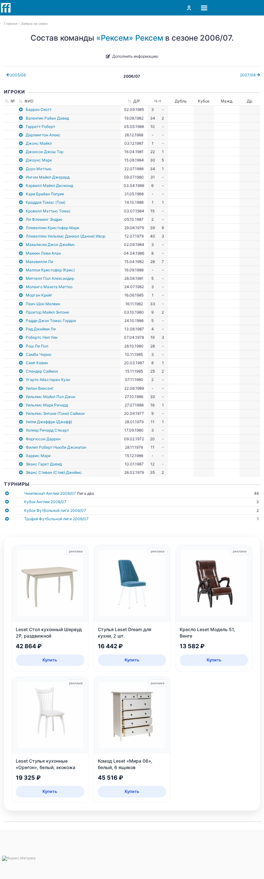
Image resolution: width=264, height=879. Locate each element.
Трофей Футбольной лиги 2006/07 (56, 518)
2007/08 (248, 75)
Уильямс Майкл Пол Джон (50, 396)
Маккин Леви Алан (43, 253)
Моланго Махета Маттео (49, 286)
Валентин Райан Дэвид (47, 118)
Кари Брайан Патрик (45, 193)
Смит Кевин (37, 362)
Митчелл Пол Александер (50, 278)
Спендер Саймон (42, 371)
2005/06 (18, 75)
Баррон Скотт (39, 109)
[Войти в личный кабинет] (189, 7)
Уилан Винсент (39, 388)
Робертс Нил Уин (42, 337)
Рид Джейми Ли (41, 329)
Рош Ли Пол (37, 346)
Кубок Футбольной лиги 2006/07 (55, 510)
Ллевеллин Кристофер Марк (52, 227)
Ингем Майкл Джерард (48, 177)
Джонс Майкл (39, 143)
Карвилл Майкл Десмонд (49, 185)
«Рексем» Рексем (129, 38)
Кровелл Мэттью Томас (48, 211)
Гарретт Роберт (40, 126)
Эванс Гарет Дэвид (44, 464)
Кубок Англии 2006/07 (45, 501)
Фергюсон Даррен (43, 438)
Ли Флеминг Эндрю (44, 219)
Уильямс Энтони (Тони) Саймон (55, 413)
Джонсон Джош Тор (44, 151)
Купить (49, 659)
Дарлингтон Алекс (43, 134)
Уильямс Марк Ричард (47, 405)
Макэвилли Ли (39, 261)
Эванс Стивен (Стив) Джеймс (54, 472)
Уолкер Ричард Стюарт (47, 430)
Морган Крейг (39, 295)
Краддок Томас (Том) (45, 202)
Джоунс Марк (39, 160)
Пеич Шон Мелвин (43, 303)
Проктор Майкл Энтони (47, 312)
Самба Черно (38, 354)
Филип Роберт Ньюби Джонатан (56, 447)
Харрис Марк (38, 455)
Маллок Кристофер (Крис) (50, 270)
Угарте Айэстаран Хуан (48, 379)
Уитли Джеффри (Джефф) (49, 421)
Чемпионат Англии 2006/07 (50, 493)
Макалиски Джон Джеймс (50, 244)
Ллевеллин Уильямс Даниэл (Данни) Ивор (65, 236)
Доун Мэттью (39, 168)
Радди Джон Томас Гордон (51, 320)
